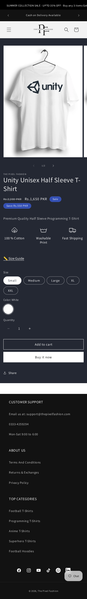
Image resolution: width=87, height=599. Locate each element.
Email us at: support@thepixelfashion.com (39, 414)
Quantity (8, 320)
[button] (9, 30)
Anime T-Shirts (19, 531)
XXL (10, 291)
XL (73, 280)
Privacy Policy (18, 483)
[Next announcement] (79, 15)
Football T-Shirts (21, 511)
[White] (8, 309)
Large (55, 280)
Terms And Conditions (25, 462)
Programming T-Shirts (24, 521)
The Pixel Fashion (48, 591)
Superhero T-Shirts (22, 541)
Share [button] (12, 373)
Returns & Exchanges (24, 472)
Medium (34, 280)
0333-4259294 (19, 424)
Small (12, 280)
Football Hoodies (21, 551)
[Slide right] (53, 166)
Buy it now (43, 357)
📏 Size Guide (13, 258)
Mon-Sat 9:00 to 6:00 (23, 434)
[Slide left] (34, 166)
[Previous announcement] (8, 15)
